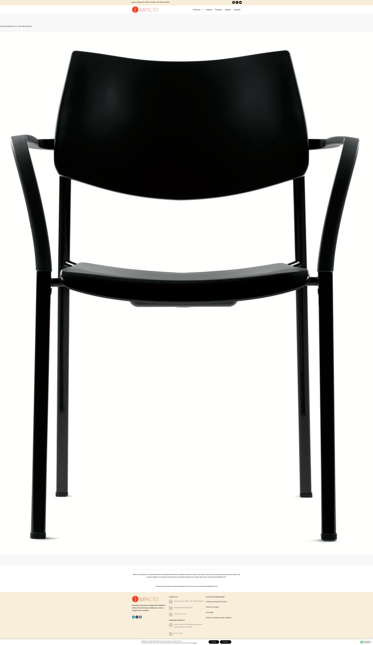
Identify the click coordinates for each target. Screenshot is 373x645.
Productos (196, 9)
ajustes (194, 643)
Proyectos (218, 9)
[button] (198, 9)
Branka (29, 26)
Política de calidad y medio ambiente (218, 618)
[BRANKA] (186, 293)
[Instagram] (237, 2)
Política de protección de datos (216, 602)
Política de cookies (212, 607)
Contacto (237, 9)
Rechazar (225, 642)
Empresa (209, 9)
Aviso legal (209, 612)
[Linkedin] (233, 2)
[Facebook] (240, 2)
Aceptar (213, 642)
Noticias (228, 9)
